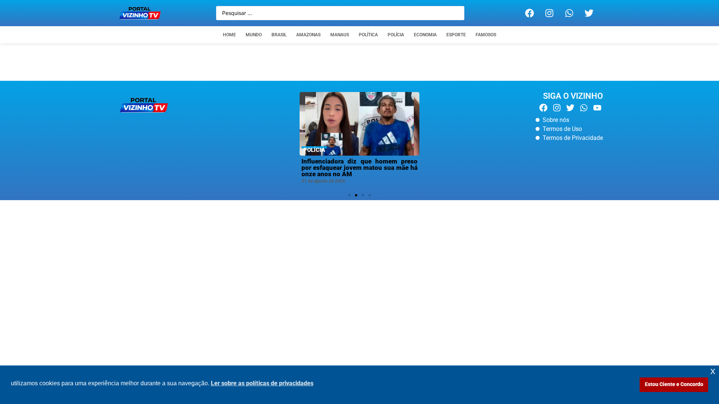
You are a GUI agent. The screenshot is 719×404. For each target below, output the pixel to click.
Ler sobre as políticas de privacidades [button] (262, 383)
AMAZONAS (308, 34)
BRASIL (278, 34)
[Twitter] (589, 13)
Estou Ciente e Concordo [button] (674, 384)
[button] (349, 195)
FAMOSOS (486, 34)
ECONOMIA (425, 34)
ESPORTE (456, 34)
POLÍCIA (396, 34)
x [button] (712, 370)
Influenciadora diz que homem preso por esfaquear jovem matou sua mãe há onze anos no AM (359, 167)
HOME (229, 34)
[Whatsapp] (569, 13)
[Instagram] (549, 13)
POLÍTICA (368, 34)
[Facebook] (530, 13)
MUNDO (254, 34)
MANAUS (339, 34)
